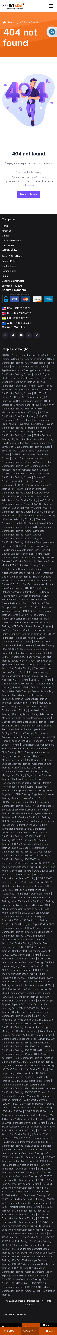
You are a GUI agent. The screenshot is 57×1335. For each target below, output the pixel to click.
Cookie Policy (9, 266)
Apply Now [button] (30, 1331)
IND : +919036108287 (18, 318)
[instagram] (37, 335)
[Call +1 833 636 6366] (52, 32)
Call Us (10, 1331)
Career (5, 235)
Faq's (5, 276)
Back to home (28, 194)
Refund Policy (9, 271)
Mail (50, 1331)
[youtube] (21, 335)
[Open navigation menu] (51, 6)
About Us (6, 230)
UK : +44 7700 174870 (19, 313)
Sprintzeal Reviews (12, 285)
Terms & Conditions (12, 256)
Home (5, 225)
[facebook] (5, 335)
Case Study (8, 245)
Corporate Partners (12, 240)
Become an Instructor (13, 280)
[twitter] (13, 335)
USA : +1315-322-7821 (18, 308)
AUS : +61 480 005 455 (19, 323)
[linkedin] (29, 335)
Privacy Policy (9, 261)
